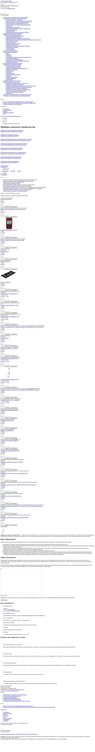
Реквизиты (5, 715)
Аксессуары (9, 26)
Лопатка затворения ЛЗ (6, 199)
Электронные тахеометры (12, 58)
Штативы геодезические (12, 62)
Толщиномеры (9, 79)
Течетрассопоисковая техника (13, 43)
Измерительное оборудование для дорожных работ (18, 89)
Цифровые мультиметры (12, 77)
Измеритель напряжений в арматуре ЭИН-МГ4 (12, 462)
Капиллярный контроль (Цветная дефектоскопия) (18, 38)
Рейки (7, 53)
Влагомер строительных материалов (14, 92)
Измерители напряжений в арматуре (15, 84)
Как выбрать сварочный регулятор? (11, 183)
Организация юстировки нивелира (14, 59)
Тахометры (8, 75)
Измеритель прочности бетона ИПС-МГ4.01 (11, 496)
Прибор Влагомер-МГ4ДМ (7, 420)
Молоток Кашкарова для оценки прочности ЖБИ (12, 240)
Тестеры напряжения (11, 78)
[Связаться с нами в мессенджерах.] (11, 750)
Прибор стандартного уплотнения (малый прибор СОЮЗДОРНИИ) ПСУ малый (20, 389)
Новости (5, 111)
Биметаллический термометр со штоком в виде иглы (13, 209)
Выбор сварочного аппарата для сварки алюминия (15, 191)
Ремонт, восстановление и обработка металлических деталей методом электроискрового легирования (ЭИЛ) (29, 707)
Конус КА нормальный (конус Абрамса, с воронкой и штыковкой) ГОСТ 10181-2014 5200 (22, 327)
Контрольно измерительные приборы (12, 699)
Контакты (18, 116)
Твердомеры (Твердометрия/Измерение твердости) (18, 46)
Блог (4, 113)
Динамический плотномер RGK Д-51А (10, 316)
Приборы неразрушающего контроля (12, 696)
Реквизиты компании (8, 112)
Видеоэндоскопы (10, 73)
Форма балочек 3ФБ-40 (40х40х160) (9, 410)
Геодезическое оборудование (10, 697)
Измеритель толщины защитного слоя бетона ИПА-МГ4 (14, 473)
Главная (5, 118)
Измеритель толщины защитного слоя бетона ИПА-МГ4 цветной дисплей (18, 484)
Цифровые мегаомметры (12, 69)
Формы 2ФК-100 (5, 251)
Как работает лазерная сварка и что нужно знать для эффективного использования (23, 188)
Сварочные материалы (11, 29)
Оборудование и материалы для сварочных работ (15, 694)
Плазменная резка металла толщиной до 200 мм (17, 32)
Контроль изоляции (10, 42)
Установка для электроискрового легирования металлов (16, 701)
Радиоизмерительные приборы (13, 67)
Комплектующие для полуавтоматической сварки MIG (19, 21)
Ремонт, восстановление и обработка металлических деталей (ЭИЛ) (19, 103)
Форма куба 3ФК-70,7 (6, 282)
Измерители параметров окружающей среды (16, 68)
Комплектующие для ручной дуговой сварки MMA (18, 24)
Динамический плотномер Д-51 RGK (9, 305)
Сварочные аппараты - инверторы (14, 19)
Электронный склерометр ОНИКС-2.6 (10, 450)
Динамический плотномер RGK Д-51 (9, 293)
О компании (6, 109)
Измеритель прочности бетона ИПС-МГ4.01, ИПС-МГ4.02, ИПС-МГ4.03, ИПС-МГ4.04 (21, 506)
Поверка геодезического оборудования (12, 104)
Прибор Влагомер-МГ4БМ (7, 430)
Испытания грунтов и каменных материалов (16, 88)
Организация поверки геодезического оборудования (18, 57)
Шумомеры (9, 72)
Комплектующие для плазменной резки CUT (16, 23)
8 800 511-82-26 (20, 689)
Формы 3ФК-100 (5, 338)
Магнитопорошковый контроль (13, 37)
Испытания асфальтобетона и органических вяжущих (19, 87)
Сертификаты (13, 116)
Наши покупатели (7, 110)
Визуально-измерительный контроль (15, 36)
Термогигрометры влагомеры (13, 74)
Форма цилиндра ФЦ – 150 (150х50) (9, 348)
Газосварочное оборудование (13, 27)
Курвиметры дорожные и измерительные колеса (17, 61)
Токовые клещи (9, 70)
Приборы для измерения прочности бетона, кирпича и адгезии (21, 85)
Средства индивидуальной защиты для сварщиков (18, 28)
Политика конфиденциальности (8, 734)
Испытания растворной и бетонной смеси (16, 90)
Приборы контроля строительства (11, 698)
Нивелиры (8, 54)
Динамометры (9, 93)
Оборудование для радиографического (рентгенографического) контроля (23, 39)
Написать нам (4, 600)
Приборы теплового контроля (13, 66)
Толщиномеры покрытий (12, 47)
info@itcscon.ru (14, 5)
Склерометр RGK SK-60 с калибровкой (10, 400)
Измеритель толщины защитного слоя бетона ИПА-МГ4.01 (15, 517)
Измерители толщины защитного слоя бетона (17, 83)
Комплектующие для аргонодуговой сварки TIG (17, 22)
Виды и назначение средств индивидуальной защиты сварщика (18, 181)
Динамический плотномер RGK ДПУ (9, 379)
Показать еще (4, 526)
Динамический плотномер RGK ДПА (10, 358)
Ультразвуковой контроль (12, 41)
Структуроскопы (10, 48)
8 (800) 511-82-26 (16, 610)
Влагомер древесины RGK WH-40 (9, 230)
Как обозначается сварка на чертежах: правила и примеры (17, 186)
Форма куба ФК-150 (5, 261)
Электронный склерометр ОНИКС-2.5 (10, 440)
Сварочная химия (10, 31)
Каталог (5, 121)
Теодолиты (8, 56)
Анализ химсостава (10, 49)
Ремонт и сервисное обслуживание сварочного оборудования (18, 101)
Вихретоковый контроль (12, 44)
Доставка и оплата (5, 116)
